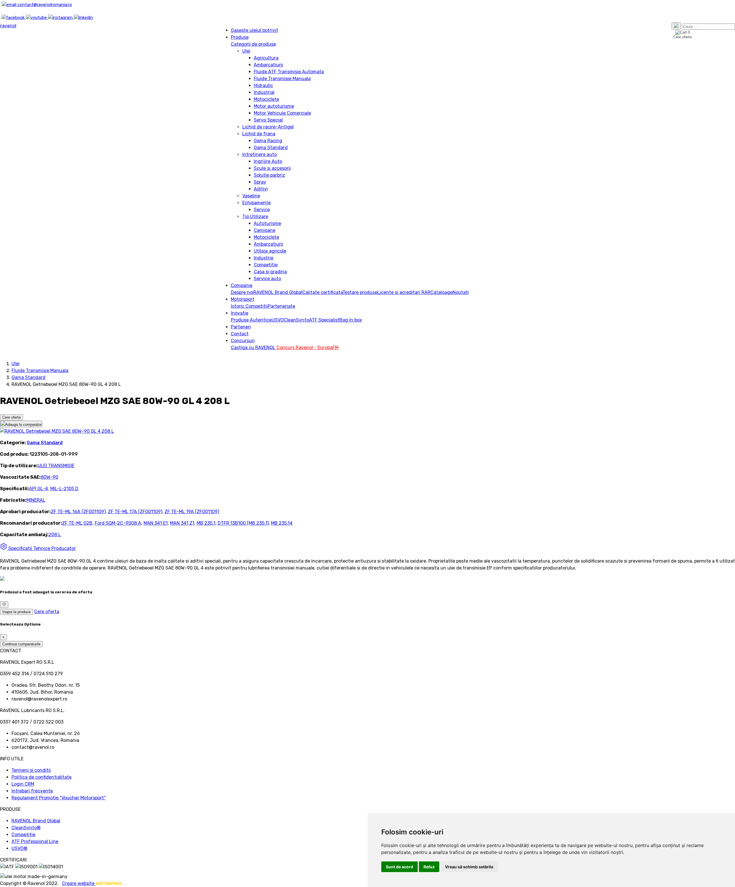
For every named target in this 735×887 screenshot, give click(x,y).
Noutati (460, 292)
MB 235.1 (206, 523)
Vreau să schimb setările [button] (469, 866)
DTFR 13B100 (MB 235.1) (243, 523)
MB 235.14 (282, 523)
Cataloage (441, 292)
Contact (240, 333)
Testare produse (360, 292)
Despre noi (242, 292)
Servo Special (268, 120)
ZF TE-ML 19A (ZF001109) (192, 511)
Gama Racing (268, 140)
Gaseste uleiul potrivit (254, 30)
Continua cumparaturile (21, 644)
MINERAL (35, 500)
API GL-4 (38, 488)
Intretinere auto (259, 154)
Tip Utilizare (255, 216)
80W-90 (49, 477)
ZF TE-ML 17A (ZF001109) (135, 511)
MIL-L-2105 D (64, 488)
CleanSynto (296, 320)
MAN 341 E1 (156, 523)
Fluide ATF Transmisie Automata (289, 71)
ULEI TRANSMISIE (56, 465)
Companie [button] (241, 285)
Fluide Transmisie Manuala (282, 78)
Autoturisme (267, 223)
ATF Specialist (324, 320)
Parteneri (241, 327)
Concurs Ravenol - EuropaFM (307, 347)
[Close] (4, 604)
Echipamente (256, 202)
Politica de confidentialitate (41, 777)
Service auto (267, 278)
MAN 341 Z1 (182, 523)
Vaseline (251, 196)
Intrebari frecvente (32, 791)
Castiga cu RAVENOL (253, 347)
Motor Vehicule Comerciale (282, 113)
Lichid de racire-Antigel (268, 127)
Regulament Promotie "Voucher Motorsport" (58, 798)
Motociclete (266, 99)
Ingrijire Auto (268, 161)
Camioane (264, 230)
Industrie (263, 258)
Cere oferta (11, 417)
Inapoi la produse (16, 612)
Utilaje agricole (270, 251)
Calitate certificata (322, 292)
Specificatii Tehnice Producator (41, 548)
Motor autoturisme (274, 106)
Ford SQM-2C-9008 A (118, 523)
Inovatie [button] (239, 313)
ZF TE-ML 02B (77, 523)
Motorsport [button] (242, 299)
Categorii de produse (253, 44)
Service (262, 209)
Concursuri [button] (243, 340)
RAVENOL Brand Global (278, 292)
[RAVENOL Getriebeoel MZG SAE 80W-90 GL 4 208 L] (57, 431)
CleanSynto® (25, 827)
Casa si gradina (270, 271)
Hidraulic (263, 85)
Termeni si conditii (31, 770)
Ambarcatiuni (268, 65)
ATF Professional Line (34, 841)
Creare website (79, 883)
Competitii (256, 306)
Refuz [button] (429, 866)
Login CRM (22, 784)
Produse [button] (240, 37)
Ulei (246, 51)
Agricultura (266, 58)
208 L (55, 534)
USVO (278, 320)
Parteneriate (281, 306)
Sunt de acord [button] (399, 866)
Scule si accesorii (272, 168)
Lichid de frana (258, 133)
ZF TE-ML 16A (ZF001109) (78, 511)
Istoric (238, 306)
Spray (260, 182)
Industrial (264, 92)
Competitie (266, 265)
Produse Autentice (251, 320)
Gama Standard (271, 147)
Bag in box (350, 320)
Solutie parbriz (269, 175)
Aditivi (261, 189)
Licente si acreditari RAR (403, 292)
